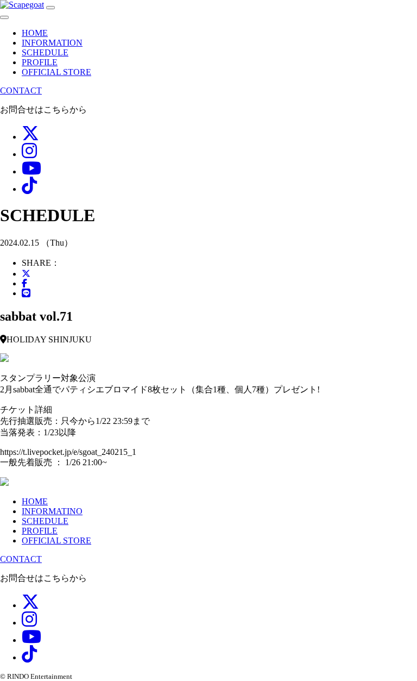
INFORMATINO (52, 511)
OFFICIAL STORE (56, 72)
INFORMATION (52, 42)
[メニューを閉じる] (4, 17)
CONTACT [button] (21, 90)
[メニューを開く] (50, 7)
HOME (35, 33)
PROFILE (40, 62)
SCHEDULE (45, 52)
